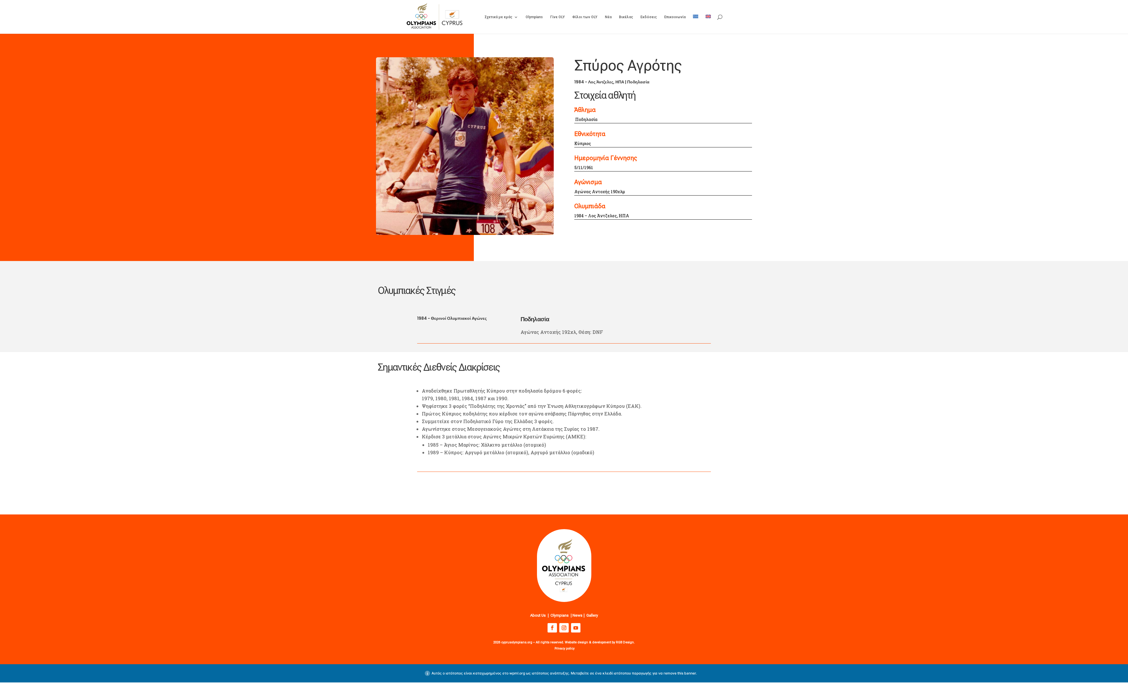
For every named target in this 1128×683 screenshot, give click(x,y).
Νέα (608, 17)
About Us (538, 615)
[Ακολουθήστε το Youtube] (575, 627)
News (578, 615)
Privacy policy (565, 648)
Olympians (534, 17)
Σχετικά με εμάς (498, 17)
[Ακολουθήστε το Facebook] (552, 627)
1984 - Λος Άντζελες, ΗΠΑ (599, 82)
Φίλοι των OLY (584, 17)
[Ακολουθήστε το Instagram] (564, 627)
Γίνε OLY (557, 17)
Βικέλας (626, 17)
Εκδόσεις (648, 17)
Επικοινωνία (675, 17)
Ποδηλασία (638, 82)
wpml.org (517, 673)
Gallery (592, 615)
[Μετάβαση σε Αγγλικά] (708, 24)
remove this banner (680, 673)
